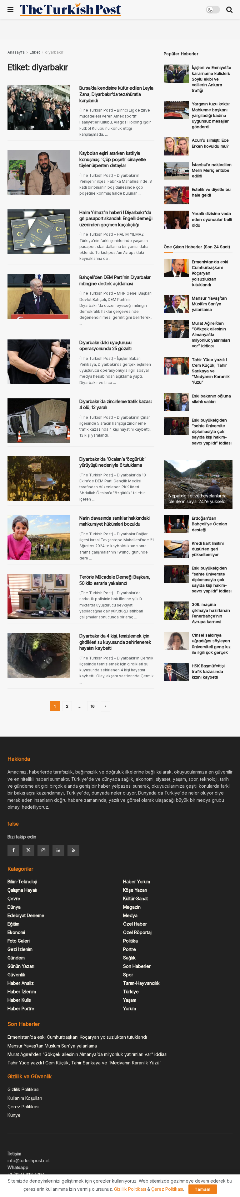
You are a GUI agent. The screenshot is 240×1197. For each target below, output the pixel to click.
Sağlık (129, 957)
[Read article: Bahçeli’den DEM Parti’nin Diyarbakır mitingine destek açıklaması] (39, 296)
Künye (14, 1115)
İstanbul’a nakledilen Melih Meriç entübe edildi (212, 170)
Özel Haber (135, 924)
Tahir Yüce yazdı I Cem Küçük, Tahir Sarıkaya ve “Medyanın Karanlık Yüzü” (211, 371)
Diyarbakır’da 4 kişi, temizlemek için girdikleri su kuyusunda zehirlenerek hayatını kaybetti (115, 642)
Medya (130, 915)
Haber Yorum (136, 881)
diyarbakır (54, 52)
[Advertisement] (120, 28)
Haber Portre (21, 1008)
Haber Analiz (21, 983)
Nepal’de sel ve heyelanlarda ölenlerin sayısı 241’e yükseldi (197, 498)
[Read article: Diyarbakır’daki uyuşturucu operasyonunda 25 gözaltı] (39, 361)
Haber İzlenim (22, 991)
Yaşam (129, 1000)
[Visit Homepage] (70, 9)
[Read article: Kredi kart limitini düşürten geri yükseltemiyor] (176, 549)
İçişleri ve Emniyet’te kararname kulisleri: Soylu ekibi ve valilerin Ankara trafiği (211, 79)
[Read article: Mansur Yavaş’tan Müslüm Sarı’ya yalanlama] (176, 304)
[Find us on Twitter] (28, 850)
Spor (128, 974)
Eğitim (13, 924)
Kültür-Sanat (135, 898)
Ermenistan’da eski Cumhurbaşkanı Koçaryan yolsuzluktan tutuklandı (210, 273)
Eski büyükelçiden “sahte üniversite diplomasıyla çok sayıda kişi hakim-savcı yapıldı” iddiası (212, 431)
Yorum (129, 1008)
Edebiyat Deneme (26, 915)
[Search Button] (229, 9)
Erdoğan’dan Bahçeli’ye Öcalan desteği (209, 524)
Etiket (35, 52)
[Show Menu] (10, 9)
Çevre (14, 898)
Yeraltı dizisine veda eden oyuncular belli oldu (212, 219)
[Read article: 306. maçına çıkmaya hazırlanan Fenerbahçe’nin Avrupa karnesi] (176, 610)
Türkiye (131, 991)
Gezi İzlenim (20, 949)
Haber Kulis (19, 1000)
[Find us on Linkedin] (58, 850)
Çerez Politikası (23, 1106)
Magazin (132, 907)
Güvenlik (16, 974)
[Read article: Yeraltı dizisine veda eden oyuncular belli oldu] (176, 219)
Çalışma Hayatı (22, 890)
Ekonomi (16, 932)
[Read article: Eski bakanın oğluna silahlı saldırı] (176, 402)
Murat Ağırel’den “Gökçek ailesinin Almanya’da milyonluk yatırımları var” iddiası (211, 335)
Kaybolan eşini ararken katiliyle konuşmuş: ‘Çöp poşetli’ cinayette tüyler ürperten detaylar (112, 159)
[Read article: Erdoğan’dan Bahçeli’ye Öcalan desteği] (176, 524)
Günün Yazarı (21, 966)
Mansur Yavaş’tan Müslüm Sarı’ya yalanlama (209, 304)
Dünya (14, 907)
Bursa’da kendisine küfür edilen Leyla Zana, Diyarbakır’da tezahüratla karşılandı (116, 94)
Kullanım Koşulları (25, 1098)
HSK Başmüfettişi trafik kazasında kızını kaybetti (208, 671)
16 (93, 706)
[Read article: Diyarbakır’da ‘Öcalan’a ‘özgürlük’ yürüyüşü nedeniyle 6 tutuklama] (39, 478)
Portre (129, 949)
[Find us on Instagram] (43, 850)
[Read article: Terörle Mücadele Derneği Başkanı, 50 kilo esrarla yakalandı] (39, 596)
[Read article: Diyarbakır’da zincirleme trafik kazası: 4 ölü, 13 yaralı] (39, 420)
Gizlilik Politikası (23, 1089)
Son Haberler (137, 966)
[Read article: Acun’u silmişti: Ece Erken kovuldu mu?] (176, 146)
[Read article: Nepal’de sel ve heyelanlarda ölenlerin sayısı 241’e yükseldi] (198, 484)
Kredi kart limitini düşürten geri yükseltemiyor (208, 549)
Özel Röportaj (137, 932)
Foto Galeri (19, 940)
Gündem (16, 957)
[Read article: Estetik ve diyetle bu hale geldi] (176, 195)
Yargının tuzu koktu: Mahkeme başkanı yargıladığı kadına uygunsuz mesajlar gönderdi (211, 115)
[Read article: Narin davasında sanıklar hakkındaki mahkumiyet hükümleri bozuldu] (39, 537)
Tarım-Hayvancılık (141, 983)
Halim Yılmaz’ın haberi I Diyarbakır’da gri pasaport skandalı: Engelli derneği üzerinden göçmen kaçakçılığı (115, 218)
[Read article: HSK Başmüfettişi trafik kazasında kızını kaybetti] (176, 672)
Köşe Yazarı (135, 890)
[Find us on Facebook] (13, 850)
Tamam (203, 1189)
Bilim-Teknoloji (22, 881)
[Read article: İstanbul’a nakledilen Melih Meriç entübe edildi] (176, 171)
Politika (130, 940)
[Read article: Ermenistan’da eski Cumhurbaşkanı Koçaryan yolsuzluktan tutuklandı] (176, 268)
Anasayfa (16, 52)
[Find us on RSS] (73, 850)
